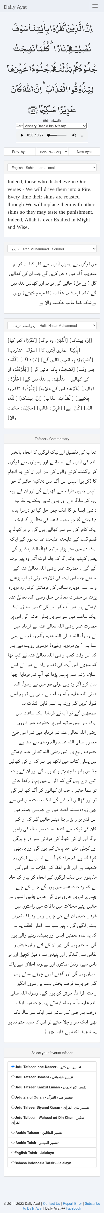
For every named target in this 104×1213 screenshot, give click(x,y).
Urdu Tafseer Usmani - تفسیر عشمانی (44, 1076)
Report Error (72, 1203)
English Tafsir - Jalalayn (34, 1152)
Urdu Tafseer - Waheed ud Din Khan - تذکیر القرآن (47, 1120)
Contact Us (52, 1203)
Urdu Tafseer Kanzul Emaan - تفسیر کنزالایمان (50, 1087)
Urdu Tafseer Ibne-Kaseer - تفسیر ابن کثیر (48, 1066)
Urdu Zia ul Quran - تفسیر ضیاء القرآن (44, 1097)
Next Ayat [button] (84, 151)
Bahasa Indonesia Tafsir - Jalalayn (43, 1162)
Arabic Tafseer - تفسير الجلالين (38, 1132)
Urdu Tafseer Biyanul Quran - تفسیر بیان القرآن (52, 1107)
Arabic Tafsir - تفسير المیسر (37, 1142)
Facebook (73, 1208)
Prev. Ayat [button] (20, 151)
